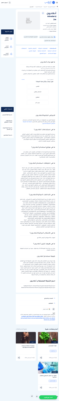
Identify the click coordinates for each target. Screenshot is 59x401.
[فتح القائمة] (56, 2)
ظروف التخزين (32, 51)
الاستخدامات (52, 48)
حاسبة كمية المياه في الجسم (7, 128)
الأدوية (45, 6)
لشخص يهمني (37, 92)
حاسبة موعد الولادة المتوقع (8, 121)
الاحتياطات (23, 48)
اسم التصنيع (43, 53)
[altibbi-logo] (49, 3)
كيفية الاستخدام (52, 53)
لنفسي (37, 86)
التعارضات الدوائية (42, 48)
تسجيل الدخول (4, 2)
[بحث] (9, 2)
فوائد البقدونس (52, 346)
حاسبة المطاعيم (8, 135)
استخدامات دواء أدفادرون (49, 40)
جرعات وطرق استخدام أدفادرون (46, 37)
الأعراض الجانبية (32, 48)
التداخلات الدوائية (51, 51)
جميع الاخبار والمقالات (21, 329)
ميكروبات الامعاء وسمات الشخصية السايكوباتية (28, 346)
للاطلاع (37, 97)
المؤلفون (50, 303)
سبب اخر (37, 102)
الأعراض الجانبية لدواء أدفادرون (30, 36)
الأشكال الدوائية (41, 51)
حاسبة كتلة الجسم (7, 114)
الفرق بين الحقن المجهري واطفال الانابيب (48, 376)
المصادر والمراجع (48, 298)
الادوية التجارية (39, 6)
